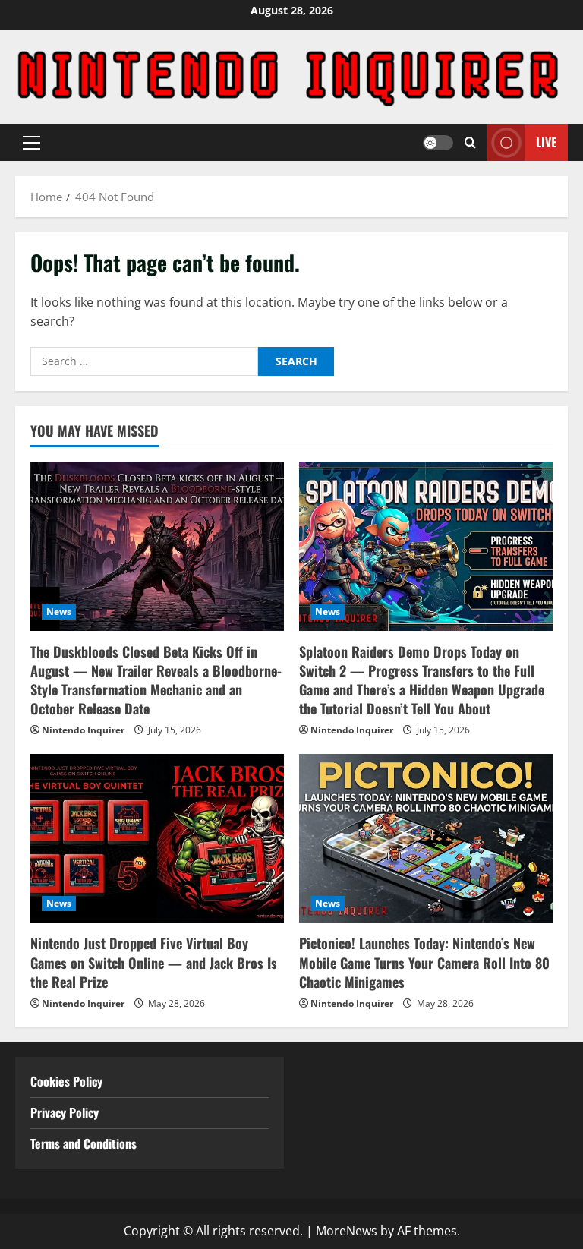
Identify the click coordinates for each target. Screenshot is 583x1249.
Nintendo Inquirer (83, 730)
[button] (31, 143)
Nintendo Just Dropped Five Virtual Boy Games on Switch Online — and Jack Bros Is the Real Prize (153, 962)
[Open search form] (470, 142)
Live (546, 142)
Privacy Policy (64, 1112)
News (58, 611)
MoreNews (346, 1230)
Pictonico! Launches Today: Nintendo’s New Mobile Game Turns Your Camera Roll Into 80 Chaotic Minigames (424, 962)
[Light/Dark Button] (438, 142)
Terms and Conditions (85, 1143)
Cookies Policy (66, 1081)
